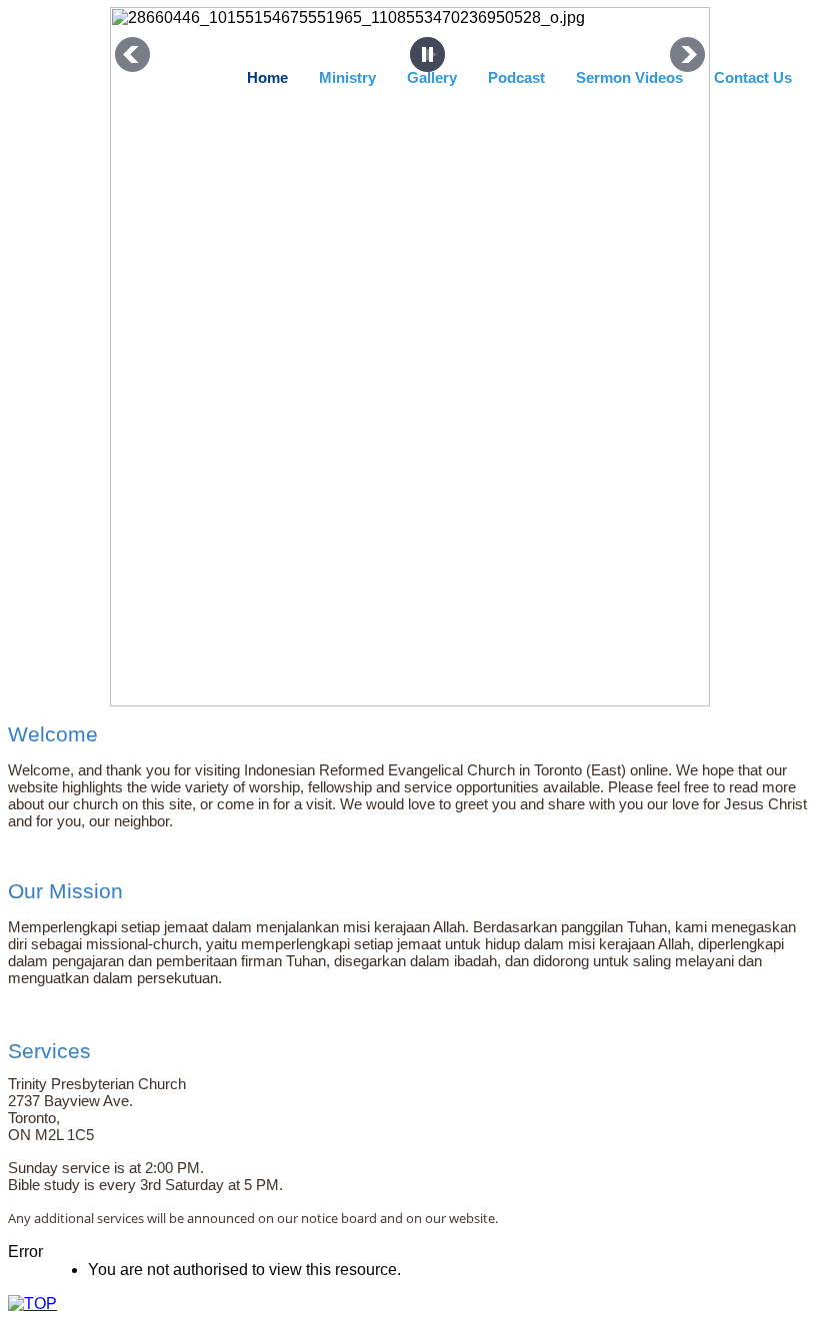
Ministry (347, 77)
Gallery (432, 77)
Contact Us (753, 77)
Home (267, 77)
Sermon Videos (629, 77)
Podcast (516, 77)
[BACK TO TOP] (32, 1303)
